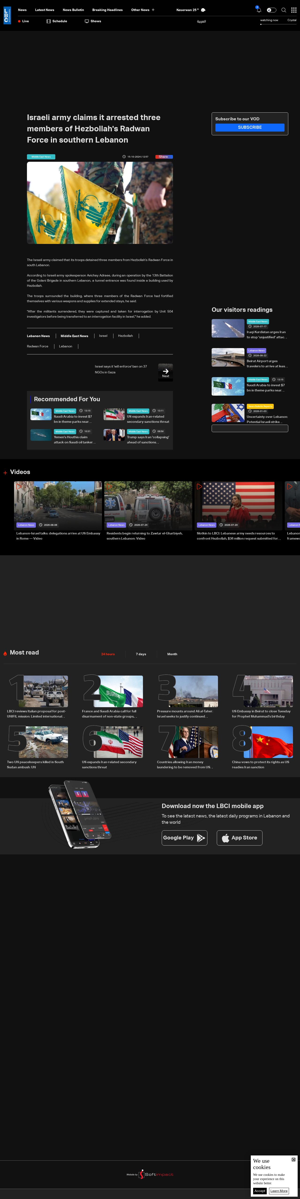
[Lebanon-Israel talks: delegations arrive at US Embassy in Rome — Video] (58, 511)
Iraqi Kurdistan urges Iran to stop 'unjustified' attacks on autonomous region (267, 335)
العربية (201, 21)
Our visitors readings (242, 310)
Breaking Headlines (107, 10)
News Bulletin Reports (260, 406)
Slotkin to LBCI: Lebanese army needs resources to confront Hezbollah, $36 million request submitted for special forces (237, 536)
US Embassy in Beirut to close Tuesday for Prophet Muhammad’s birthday (261, 714)
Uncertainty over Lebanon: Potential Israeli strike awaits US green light (267, 420)
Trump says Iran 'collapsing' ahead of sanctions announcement (148, 440)
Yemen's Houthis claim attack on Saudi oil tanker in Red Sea (75, 440)
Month (172, 654)
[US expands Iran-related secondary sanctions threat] (112, 748)
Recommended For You (67, 400)
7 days (141, 654)
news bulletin (73, 10)
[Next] (294, 511)
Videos (20, 472)
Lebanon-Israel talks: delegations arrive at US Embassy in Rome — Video (58, 536)
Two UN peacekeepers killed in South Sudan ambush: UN (35, 765)
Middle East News (65, 411)
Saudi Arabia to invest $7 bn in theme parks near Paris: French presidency (73, 419)
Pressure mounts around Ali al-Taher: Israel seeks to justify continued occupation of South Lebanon (185, 714)
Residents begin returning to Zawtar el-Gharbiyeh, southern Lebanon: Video (145, 536)
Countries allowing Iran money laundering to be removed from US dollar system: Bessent (183, 765)
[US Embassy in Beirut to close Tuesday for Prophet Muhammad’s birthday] (262, 697)
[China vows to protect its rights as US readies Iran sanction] (262, 748)
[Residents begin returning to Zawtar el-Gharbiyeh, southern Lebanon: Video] (148, 511)
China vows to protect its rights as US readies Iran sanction (260, 765)
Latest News (44, 10)
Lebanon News (256, 350)
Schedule (59, 21)
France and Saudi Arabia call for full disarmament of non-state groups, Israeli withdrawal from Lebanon (109, 714)
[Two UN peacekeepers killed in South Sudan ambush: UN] (37, 748)
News (22, 10)
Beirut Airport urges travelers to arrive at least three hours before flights (266, 364)
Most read (24, 653)
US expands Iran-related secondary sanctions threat (148, 419)
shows (96, 21)
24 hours (108, 654)
